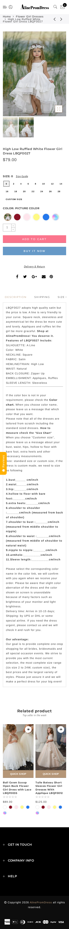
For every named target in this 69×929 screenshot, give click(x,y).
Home (7, 16)
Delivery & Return (34, 266)
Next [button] (54, 76)
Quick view (28, 729)
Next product (61, 19)
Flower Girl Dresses (30, 16)
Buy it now (34, 251)
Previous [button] (10, 76)
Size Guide (22, 176)
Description (16, 296)
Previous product (52, 19)
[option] (34, 73)
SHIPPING (42, 296)
